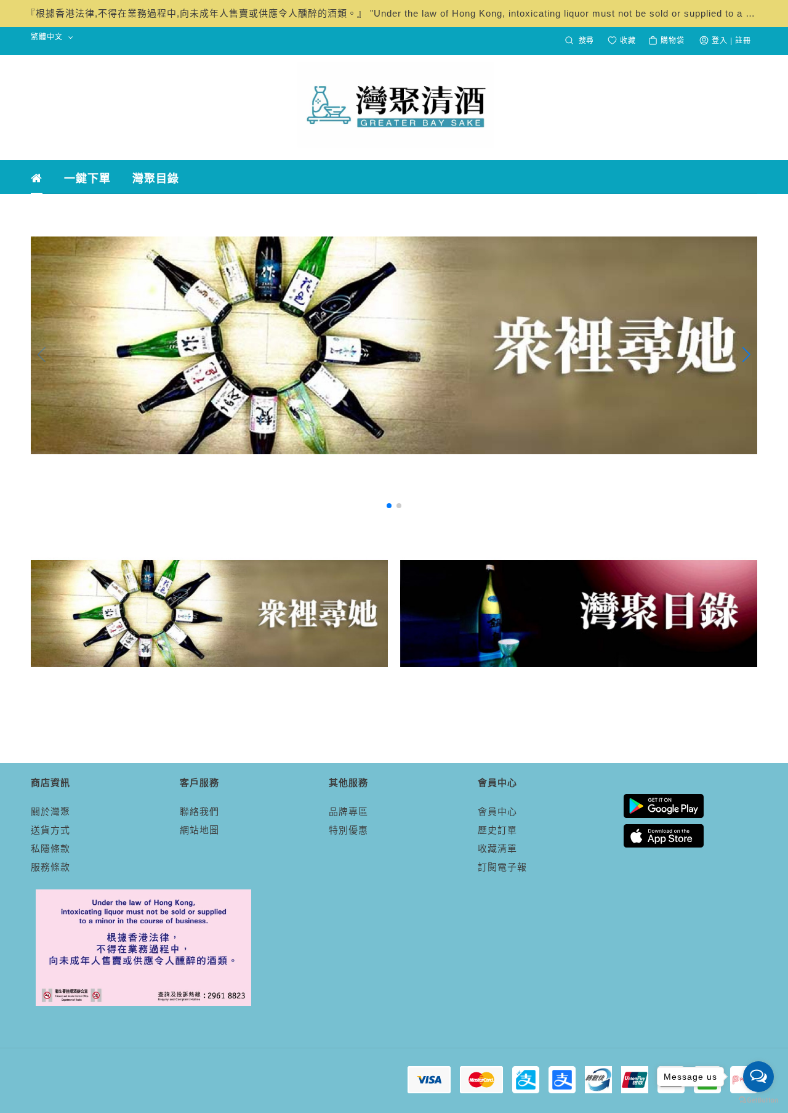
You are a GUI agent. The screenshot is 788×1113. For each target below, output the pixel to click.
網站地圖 (199, 830)
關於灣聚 (50, 811)
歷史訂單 (497, 830)
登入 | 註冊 (731, 40)
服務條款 (50, 867)
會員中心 (497, 811)
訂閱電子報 (502, 867)
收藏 (626, 40)
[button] (389, 505)
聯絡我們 (199, 811)
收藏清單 (497, 848)
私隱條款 (50, 848)
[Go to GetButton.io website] (758, 1100)
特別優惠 (348, 830)
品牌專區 (348, 811)
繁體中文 (48, 37)
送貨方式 (50, 830)
